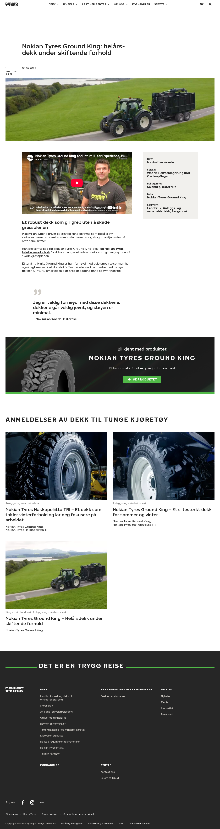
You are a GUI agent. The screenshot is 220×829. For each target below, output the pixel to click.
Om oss (119, 4)
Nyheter (166, 696)
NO (202, 4)
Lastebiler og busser (52, 735)
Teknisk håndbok (50, 753)
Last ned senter (94, 4)
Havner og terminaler (53, 723)
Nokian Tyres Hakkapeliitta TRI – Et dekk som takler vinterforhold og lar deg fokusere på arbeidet (53, 514)
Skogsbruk (46, 705)
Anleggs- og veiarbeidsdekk (56, 711)
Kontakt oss (108, 771)
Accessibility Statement (100, 823)
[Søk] (210, 4)
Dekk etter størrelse (113, 696)
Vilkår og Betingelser (72, 823)
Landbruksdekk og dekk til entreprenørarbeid (56, 698)
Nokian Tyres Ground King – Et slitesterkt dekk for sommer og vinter (162, 512)
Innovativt (167, 708)
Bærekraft (167, 714)
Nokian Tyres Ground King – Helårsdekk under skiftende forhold (54, 621)
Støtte (159, 4)
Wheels (68, 4)
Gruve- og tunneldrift (53, 717)
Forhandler (141, 4)
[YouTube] (42, 802)
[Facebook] (23, 802)
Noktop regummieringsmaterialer (60, 741)
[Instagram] (32, 802)
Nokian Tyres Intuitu (52, 747)
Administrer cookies (139, 823)
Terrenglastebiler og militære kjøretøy (62, 729)
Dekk (52, 4)
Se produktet (145, 379)
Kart (121, 823)
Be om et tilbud (110, 777)
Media (164, 702)
